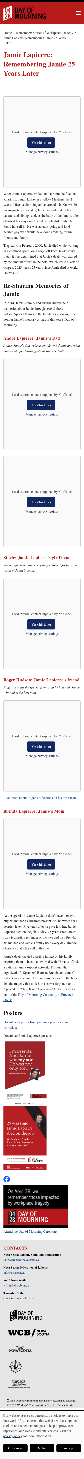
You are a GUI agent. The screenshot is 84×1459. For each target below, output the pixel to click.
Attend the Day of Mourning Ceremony (30, 1231)
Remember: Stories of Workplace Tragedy (44, 32)
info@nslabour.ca (14, 1272)
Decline (42, 1448)
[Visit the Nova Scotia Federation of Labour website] (15, 1367)
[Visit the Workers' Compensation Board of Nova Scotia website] (28, 1332)
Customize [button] (15, 1448)
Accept (68, 1448)
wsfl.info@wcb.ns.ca (16, 1285)
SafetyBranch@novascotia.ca (21, 1260)
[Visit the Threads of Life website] (19, 1384)
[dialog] (42, 1434)
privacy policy (12, 1436)
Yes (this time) (41, 142)
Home (7, 32)
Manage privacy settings (42, 151)
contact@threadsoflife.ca (18, 1298)
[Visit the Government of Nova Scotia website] (20, 1349)
